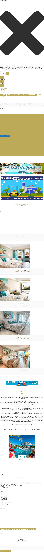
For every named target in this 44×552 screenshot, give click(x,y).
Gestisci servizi (4, 89)
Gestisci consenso (5, 550)
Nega (9, 94)
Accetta (3, 94)
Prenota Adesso (5, 135)
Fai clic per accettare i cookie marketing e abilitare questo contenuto (18, 529)
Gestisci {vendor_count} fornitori (7, 90)
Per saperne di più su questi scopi (7, 92)
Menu (42, 112)
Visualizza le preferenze (19, 94)
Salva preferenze (31, 94)
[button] (22, 33)
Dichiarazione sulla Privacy (6, 99)
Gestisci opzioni (4, 88)
